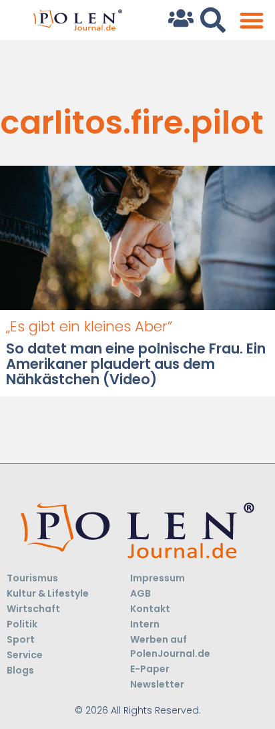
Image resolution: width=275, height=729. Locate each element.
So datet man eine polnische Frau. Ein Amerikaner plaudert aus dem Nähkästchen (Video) (136, 364)
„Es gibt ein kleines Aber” (89, 326)
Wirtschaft (33, 608)
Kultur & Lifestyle (48, 593)
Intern (145, 624)
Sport (21, 639)
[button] (251, 20)
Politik (22, 624)
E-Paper (150, 669)
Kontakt (150, 608)
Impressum (157, 578)
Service (25, 655)
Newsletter (157, 684)
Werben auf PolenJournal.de (170, 646)
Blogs (20, 670)
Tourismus (32, 578)
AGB (140, 593)
